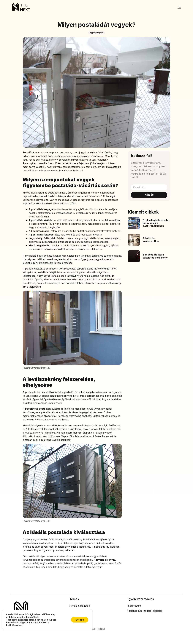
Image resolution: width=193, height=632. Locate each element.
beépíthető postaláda (38, 408)
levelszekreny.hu (106, 559)
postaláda (80, 563)
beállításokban (14, 625)
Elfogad (80, 619)
